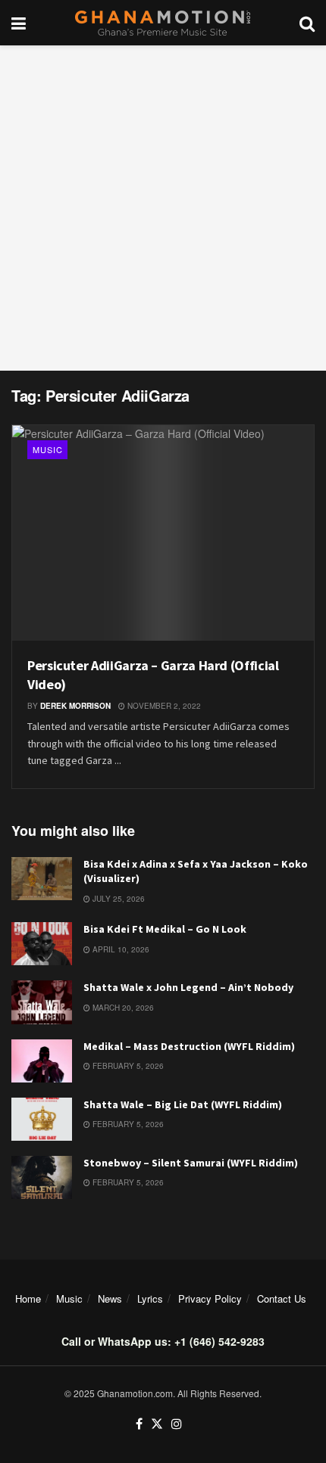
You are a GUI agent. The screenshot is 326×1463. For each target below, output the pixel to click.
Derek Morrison (75, 705)
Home (28, 1298)
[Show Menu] (18, 22)
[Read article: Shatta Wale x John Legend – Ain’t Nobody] (41, 1001)
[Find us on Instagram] (176, 1424)
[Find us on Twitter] (157, 1424)
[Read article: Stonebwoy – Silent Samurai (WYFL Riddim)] (41, 1177)
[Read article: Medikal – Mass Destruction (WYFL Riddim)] (41, 1060)
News (110, 1298)
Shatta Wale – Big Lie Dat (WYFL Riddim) (182, 1104)
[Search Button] (307, 22)
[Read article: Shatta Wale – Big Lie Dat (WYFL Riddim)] (41, 1119)
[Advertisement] (163, 208)
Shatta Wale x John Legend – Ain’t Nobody (188, 987)
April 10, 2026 (119, 949)
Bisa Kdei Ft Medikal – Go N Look (164, 929)
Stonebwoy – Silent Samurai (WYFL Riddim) (190, 1162)
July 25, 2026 (117, 898)
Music (48, 449)
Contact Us (281, 1298)
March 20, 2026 (122, 1007)
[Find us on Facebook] (139, 1424)
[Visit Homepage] (162, 23)
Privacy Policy (210, 1298)
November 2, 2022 (163, 705)
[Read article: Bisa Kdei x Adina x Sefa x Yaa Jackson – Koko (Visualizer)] (41, 878)
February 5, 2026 (127, 1066)
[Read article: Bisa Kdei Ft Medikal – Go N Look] (41, 943)
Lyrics (150, 1298)
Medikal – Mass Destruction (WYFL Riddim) (189, 1046)
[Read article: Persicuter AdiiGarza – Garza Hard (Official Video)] (163, 533)
